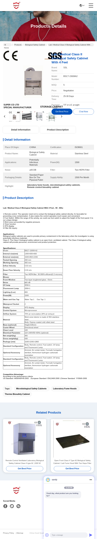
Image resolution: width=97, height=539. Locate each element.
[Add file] (47, 535)
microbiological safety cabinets (31, 389)
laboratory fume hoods (65, 389)
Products (17, 45)
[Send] (91, 535)
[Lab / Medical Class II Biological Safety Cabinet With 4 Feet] (33, 79)
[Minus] (90, 479)
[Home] (17, 493)
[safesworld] (18, 506)
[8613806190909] (12, 506)
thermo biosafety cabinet (17, 394)
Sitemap (20, 533)
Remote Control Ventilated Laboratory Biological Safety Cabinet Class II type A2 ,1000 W (25, 461)
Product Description (58, 129)
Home (7, 44)
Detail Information (20, 129)
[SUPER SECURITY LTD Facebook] (5, 506)
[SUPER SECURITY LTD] (17, 5)
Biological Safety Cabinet (35, 45)
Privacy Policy (8, 533)
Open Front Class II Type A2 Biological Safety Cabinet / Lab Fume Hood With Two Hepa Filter (72, 461)
